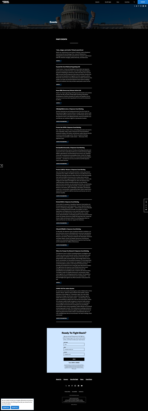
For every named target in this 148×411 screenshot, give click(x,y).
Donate (143, 2)
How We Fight (108, 2)
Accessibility (74, 391)
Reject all (15, 407)
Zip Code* (65, 352)
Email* (65, 347)
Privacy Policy (67, 391)
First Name (66, 342)
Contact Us (81, 391)
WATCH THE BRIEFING (61, 121)
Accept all (6, 407)
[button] (134, 2)
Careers (66, 379)
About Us (97, 2)
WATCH (58, 60)
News (118, 2)
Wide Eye (75, 404)
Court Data (127, 2)
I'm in (74, 359)
